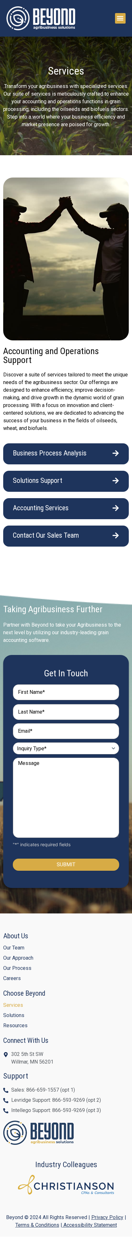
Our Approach (18, 958)
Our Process (17, 968)
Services (13, 1005)
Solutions (13, 1015)
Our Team (13, 948)
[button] (120, 18)
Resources (15, 1025)
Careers (12, 978)
